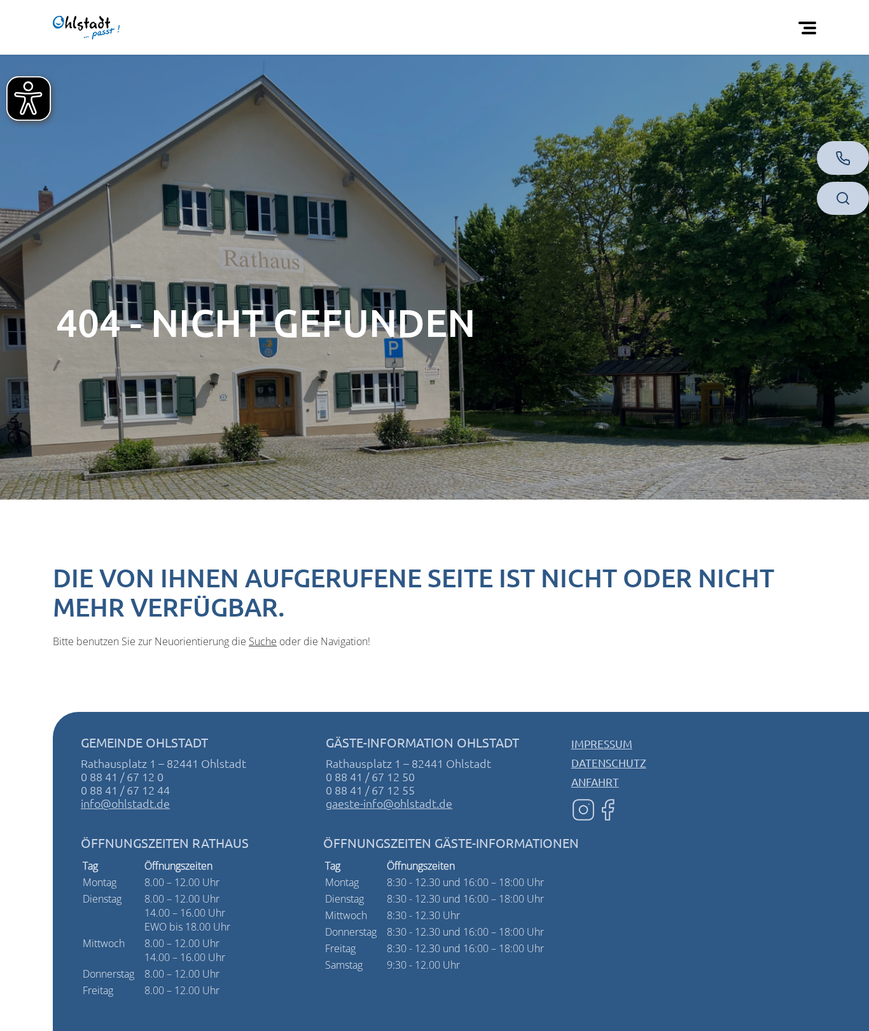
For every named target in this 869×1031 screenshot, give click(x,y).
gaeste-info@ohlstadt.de (389, 803)
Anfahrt (595, 781)
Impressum (601, 743)
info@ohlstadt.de (125, 803)
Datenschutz (608, 762)
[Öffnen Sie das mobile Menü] (809, 27)
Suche (263, 641)
